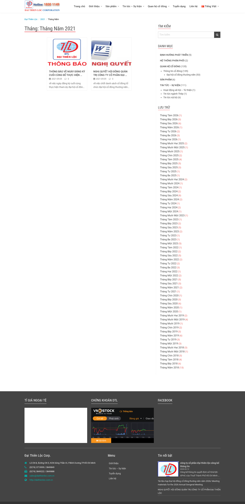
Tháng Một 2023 (169, 243)
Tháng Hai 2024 (168, 207)
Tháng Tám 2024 (169, 187)
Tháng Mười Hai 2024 (172, 179)
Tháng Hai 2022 (168, 271)
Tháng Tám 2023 (169, 219)
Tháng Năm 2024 (169, 199)
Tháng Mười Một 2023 (172, 215)
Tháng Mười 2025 (169, 151)
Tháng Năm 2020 (169, 307)
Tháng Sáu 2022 (169, 255)
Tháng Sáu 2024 (169, 195)
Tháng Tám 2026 (169, 115)
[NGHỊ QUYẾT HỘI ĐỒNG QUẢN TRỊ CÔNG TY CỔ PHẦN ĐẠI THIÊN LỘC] (111, 53)
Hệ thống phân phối (172, 60)
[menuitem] (79, 6)
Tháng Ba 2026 (168, 135)
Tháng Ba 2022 (168, 267)
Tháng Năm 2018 (169, 367)
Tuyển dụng (179, 6)
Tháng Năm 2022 (169, 259)
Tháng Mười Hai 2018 (172, 347)
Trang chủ (79, 6)
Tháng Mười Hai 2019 (172, 315)
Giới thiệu (94, 6)
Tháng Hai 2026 (168, 139)
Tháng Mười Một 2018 (172, 351)
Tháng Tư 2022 (168, 263)
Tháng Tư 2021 (168, 291)
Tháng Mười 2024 (169, 183)
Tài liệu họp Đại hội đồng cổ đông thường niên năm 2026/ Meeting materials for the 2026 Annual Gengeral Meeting (189, 483)
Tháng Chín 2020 (169, 295)
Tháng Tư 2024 (168, 203)
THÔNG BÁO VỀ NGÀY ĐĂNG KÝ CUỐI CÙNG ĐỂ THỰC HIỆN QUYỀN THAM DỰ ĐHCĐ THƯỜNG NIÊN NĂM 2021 (67, 73)
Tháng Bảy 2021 (169, 279)
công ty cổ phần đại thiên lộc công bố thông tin (200, 465)
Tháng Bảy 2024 (169, 191)
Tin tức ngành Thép (173, 93)
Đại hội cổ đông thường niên (181, 74)
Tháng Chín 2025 (169, 155)
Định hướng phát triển (174, 55)
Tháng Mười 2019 (169, 323)
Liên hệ (194, 6)
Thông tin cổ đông (172, 71)
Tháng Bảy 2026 (169, 119)
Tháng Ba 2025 (168, 175)
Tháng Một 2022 (169, 275)
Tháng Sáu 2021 (169, 283)
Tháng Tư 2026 (168, 131)
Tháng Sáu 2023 (169, 227)
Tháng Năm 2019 (169, 335)
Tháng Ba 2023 (168, 239)
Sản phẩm (111, 6)
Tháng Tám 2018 (169, 359)
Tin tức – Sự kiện (132, 6)
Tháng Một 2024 (169, 211)
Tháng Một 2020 (169, 311)
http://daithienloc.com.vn (41, 480)
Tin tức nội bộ (170, 97)
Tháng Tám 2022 (169, 247)
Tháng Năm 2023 (169, 231)
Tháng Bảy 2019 (169, 331)
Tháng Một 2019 (169, 343)
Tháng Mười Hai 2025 (172, 143)
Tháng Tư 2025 (168, 171)
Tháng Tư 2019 (168, 339)
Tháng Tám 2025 (169, 159)
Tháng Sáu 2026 (169, 123)
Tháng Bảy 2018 (169, 363)
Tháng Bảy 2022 (169, 251)
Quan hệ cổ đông (157, 6)
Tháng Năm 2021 (169, 287)
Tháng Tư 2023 (168, 235)
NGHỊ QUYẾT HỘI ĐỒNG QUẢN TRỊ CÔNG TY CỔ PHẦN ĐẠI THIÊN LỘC (110, 73)
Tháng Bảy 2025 (169, 163)
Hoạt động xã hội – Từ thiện (177, 90)
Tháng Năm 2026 (169, 127)
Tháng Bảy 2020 (169, 299)
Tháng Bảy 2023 (169, 223)
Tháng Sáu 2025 (169, 167)
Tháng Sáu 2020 (169, 303)
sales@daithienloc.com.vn (42, 475)
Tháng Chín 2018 (169, 355)
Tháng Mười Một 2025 (172, 147)
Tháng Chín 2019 (169, 327)
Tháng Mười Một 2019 (172, 319)
